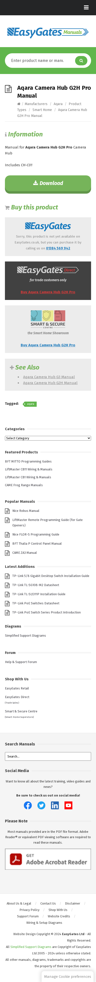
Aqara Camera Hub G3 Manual (49, 377)
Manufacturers (36, 104)
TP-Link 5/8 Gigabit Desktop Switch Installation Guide (50, 576)
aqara (30, 404)
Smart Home (42, 110)
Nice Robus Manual (25, 511)
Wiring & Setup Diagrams (44, 923)
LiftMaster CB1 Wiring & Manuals (28, 477)
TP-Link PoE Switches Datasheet (35, 603)
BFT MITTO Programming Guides (28, 461)
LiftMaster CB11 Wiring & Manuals (28, 469)
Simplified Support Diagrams (25, 635)
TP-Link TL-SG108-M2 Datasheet (35, 585)
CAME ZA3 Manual (24, 553)
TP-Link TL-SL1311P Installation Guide (38, 594)
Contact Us (48, 903)
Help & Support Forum (21, 662)
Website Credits (59, 916)
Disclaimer (72, 903)
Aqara (58, 104)
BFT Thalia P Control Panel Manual (37, 543)
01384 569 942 (58, 248)
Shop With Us (57, 910)
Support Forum (28, 916)
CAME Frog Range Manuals (24, 485)
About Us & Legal (19, 903)
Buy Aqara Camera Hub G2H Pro (48, 292)
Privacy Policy (29, 910)
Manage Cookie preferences (67, 976)
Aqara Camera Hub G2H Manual (50, 383)
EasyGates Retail (17, 688)
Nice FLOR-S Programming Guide (35, 534)
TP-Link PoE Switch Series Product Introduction (46, 612)
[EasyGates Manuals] (48, 33)
